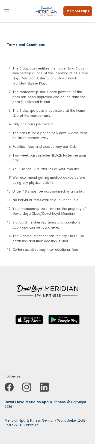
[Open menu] (6, 11)
